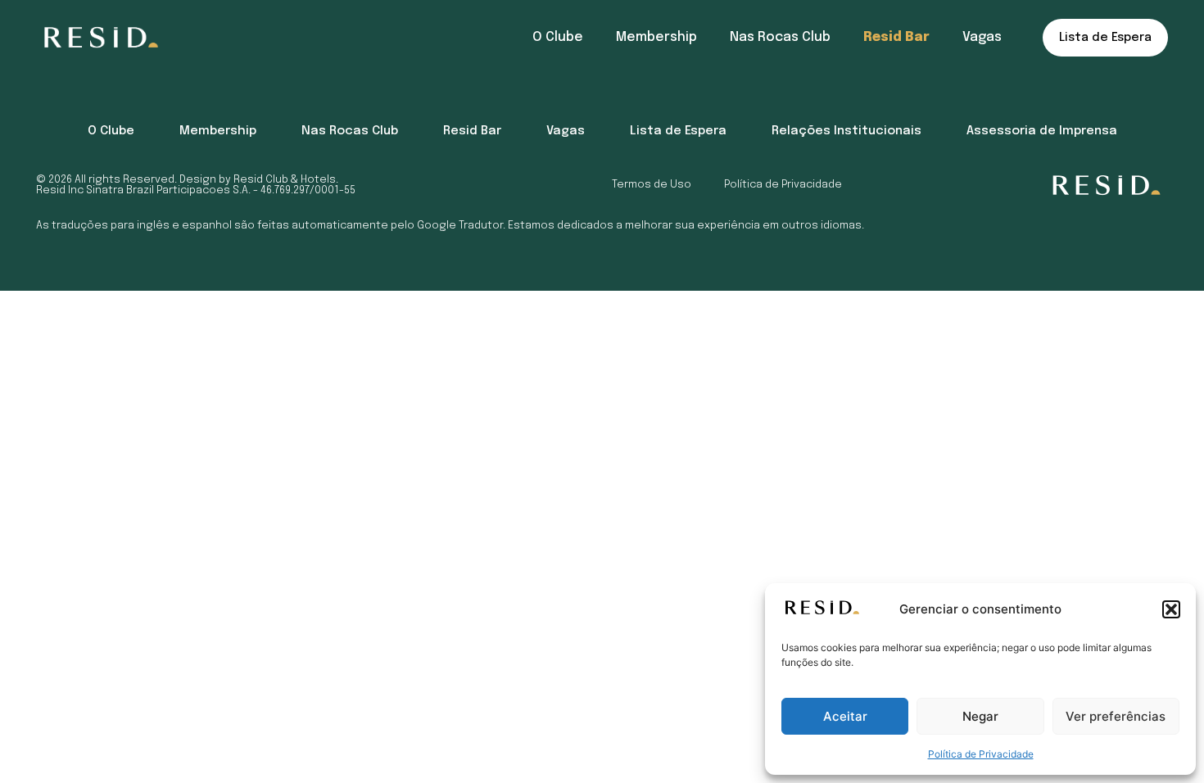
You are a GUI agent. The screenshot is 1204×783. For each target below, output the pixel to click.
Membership (656, 37)
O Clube (557, 37)
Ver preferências (1116, 716)
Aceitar (845, 716)
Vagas (982, 37)
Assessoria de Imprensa (1041, 131)
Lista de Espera (1105, 37)
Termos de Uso (651, 184)
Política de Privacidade (981, 754)
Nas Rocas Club (780, 37)
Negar (980, 716)
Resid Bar (896, 37)
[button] (1171, 609)
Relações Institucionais (846, 131)
